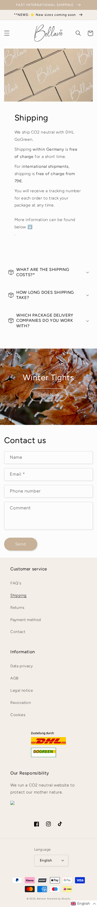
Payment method (25, 619)
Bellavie (41, 898)
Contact (17, 631)
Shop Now (48, 394)
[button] (7, 33)
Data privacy (21, 666)
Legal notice (21, 690)
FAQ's (15, 583)
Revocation (20, 702)
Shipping (18, 595)
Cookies (17, 714)
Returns (17, 607)
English (46, 860)
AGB (14, 678)
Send (20, 544)
